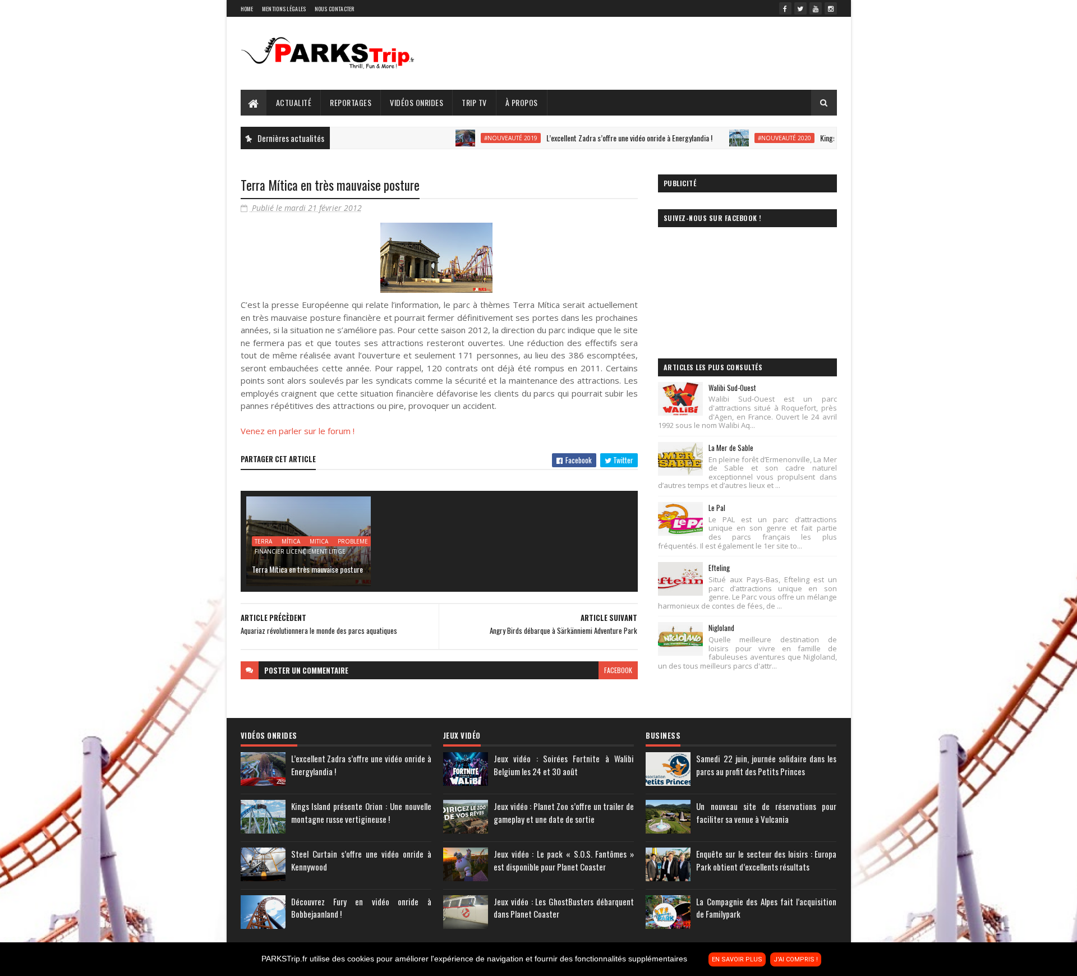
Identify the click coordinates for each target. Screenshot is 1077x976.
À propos (521, 102)
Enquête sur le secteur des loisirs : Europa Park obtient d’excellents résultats (766, 860)
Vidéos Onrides (416, 102)
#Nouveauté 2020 (759, 138)
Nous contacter (335, 8)
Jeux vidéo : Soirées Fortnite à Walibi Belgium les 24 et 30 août (564, 764)
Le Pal (716, 507)
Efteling (719, 567)
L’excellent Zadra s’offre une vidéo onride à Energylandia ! (604, 138)
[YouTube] (815, 8)
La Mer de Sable (730, 447)
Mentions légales (284, 8)
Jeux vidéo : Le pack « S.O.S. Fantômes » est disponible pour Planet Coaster (564, 860)
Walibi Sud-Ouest (732, 387)
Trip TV (474, 102)
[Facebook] (785, 8)
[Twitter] (800, 8)
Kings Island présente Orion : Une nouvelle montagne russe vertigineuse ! (361, 812)
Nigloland (721, 627)
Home (247, 8)
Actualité (294, 102)
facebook (618, 670)
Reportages (350, 102)
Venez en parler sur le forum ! (298, 430)
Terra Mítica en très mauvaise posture (307, 569)
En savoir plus (737, 959)
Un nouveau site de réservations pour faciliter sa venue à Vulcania (766, 812)
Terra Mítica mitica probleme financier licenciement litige (312, 541)
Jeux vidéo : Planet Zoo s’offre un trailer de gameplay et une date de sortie (564, 812)
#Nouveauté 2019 (485, 138)
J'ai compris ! (796, 959)
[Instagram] (831, 8)
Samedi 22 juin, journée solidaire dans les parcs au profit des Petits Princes (766, 764)
